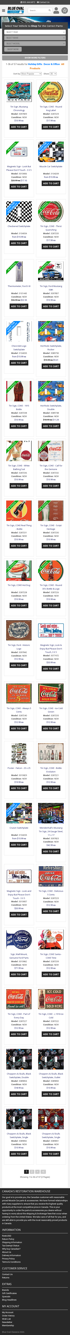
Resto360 (6, 1236)
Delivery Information (11, 1255)
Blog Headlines (9, 1300)
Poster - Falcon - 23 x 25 (19, 768)
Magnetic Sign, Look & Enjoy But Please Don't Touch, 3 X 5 (51, 649)
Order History (8, 1315)
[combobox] (35, 32)
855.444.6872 (28, 2)
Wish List (6, 1319)
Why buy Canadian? (11, 1249)
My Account (7, 1312)
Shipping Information (12, 1242)
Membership (8, 1325)
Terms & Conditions (11, 1262)
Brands (5, 1290)
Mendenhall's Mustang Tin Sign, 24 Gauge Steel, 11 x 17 (51, 831)
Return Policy (8, 1239)
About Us (6, 1252)
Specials (6, 1296)
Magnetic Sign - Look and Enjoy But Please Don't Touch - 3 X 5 (19, 895)
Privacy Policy (8, 1258)
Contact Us (44, 2)
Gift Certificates (9, 1293)
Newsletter (7, 1322)
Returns (5, 1277)
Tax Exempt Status (10, 1245)
